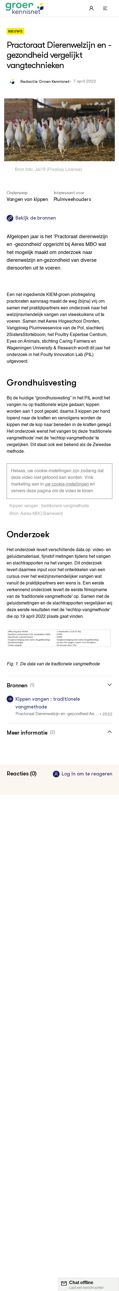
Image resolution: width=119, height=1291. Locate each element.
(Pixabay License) (64, 170)
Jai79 (40, 170)
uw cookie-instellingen (67, 484)
